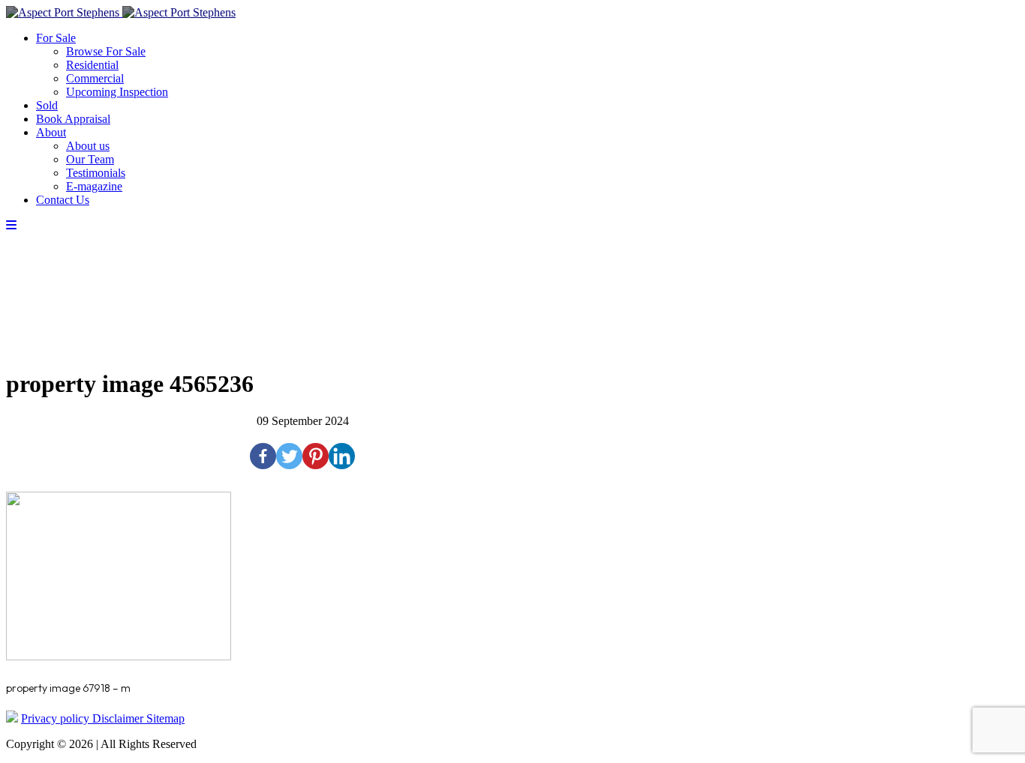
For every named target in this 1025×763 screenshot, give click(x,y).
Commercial (95, 78)
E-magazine (94, 186)
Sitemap (165, 718)
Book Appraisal (73, 118)
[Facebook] (263, 456)
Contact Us (62, 199)
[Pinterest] (315, 456)
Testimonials (95, 172)
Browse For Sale (106, 51)
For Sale (56, 37)
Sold (47, 105)
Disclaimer (119, 718)
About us (88, 145)
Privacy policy (56, 718)
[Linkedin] (342, 456)
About (51, 132)
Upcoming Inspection (117, 91)
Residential (92, 64)
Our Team (90, 159)
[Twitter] (289, 456)
